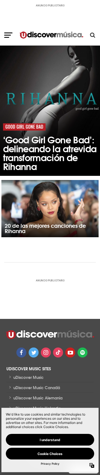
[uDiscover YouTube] (70, 353)
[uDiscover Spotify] (83, 353)
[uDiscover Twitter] (34, 353)
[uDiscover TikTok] (58, 353)
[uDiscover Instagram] (46, 353)
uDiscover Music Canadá (36, 387)
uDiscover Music (28, 377)
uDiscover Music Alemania (37, 398)
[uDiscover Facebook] (21, 353)
